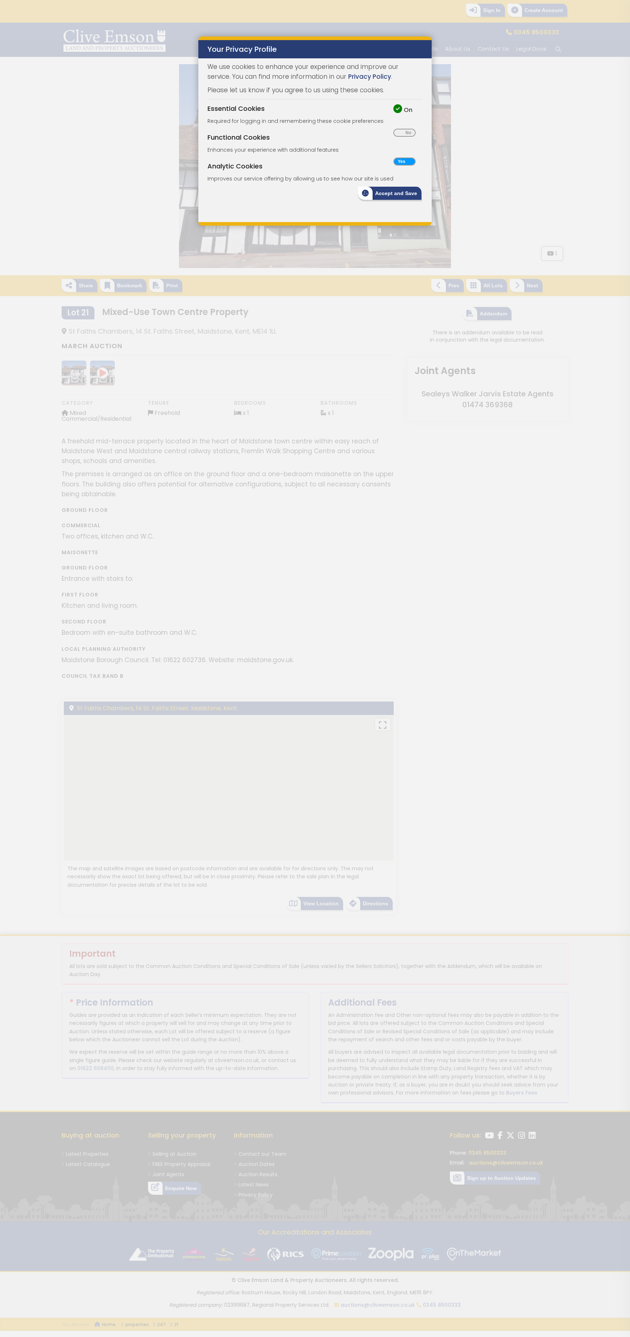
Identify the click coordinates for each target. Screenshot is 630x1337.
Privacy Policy (369, 76)
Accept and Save (396, 193)
